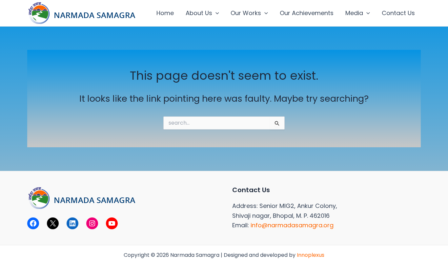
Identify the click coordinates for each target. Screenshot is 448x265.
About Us (199, 13)
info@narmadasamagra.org (292, 225)
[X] (53, 223)
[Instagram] (92, 223)
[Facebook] (33, 223)
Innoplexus (310, 255)
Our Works (246, 13)
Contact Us (398, 13)
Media (354, 13)
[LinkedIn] (72, 223)
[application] (215, 13)
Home (165, 13)
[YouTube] (112, 223)
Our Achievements (307, 13)
